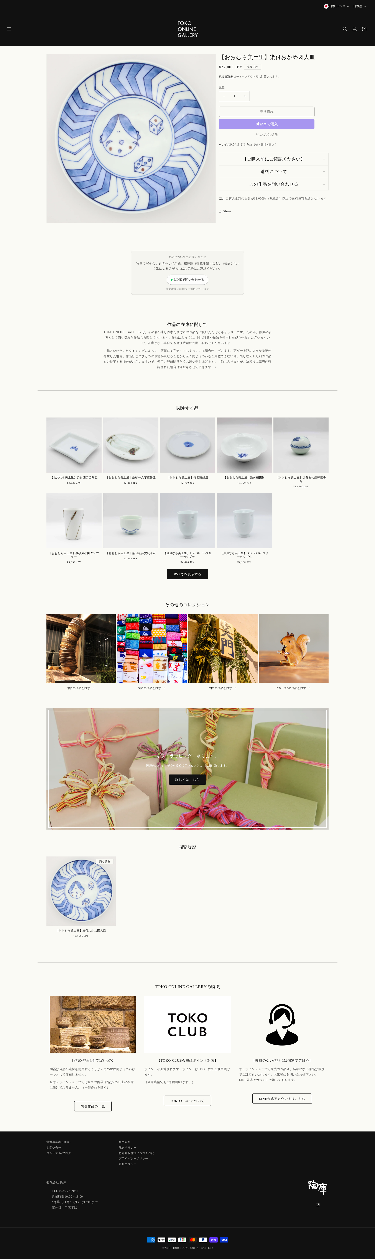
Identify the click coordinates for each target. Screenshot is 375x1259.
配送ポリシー (128, 1147)
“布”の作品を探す (149, 688)
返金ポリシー (128, 1163)
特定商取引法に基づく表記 (136, 1152)
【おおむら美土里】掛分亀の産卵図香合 (301, 479)
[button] (9, 29)
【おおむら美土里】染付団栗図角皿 (74, 477)
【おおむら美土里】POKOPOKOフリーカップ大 (187, 554)
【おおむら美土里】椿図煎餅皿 (187, 477)
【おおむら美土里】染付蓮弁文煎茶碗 (131, 553)
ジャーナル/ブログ (58, 1152)
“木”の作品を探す (220, 688)
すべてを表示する (187, 574)
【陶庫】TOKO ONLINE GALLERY (192, 1248)
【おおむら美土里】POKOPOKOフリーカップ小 (244, 554)
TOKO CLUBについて (187, 1100)
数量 (222, 87)
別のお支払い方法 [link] (267, 134)
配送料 (229, 76)
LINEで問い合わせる (189, 279)
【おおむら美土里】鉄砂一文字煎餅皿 (131, 477)
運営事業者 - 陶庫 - (58, 1142)
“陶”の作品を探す (78, 688)
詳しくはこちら (187, 779)
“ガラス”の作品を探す (291, 688)
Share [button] (227, 211)
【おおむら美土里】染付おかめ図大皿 (81, 930)
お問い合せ (53, 1147)
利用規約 (124, 1142)
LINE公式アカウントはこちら (282, 1098)
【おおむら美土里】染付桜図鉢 (244, 477)
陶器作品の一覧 (93, 1106)
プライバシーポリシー (133, 1158)
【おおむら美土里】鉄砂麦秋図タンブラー (74, 554)
